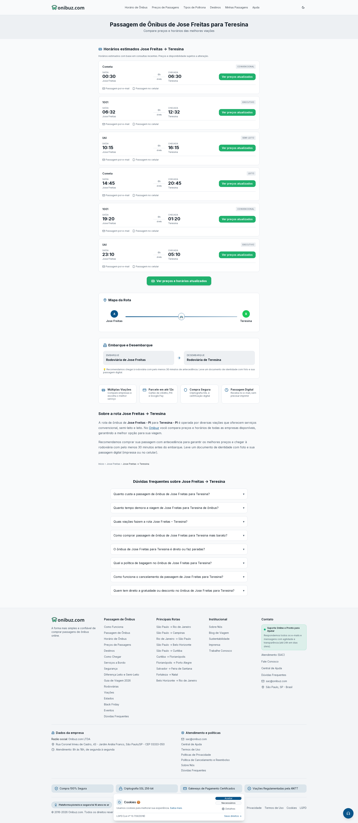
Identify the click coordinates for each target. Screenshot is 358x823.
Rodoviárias (111, 686)
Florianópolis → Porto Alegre (174, 662)
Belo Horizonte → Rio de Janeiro (176, 680)
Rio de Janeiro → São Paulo (173, 638)
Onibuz (154, 428)
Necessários (228, 803)
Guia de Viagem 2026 (117, 680)
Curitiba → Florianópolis (170, 656)
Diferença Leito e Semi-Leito (121, 674)
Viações (109, 692)
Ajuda (255, 7)
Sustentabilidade (219, 638)
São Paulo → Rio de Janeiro (173, 626)
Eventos (109, 710)
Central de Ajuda (271, 668)
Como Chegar (112, 656)
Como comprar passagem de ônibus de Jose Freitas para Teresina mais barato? (179, 535)
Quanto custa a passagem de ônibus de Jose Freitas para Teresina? (179, 494)
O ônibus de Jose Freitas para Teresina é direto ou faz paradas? (179, 549)
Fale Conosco (270, 661)
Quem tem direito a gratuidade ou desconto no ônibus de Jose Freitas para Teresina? (179, 590)
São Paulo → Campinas (170, 632)
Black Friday (111, 704)
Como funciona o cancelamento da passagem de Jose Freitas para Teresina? (179, 577)
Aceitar (228, 798)
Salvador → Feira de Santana (174, 668)
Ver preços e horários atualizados (181, 281)
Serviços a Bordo (114, 662)
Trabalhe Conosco (220, 650)
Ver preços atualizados (237, 76)
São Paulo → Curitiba (169, 650)
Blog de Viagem (219, 632)
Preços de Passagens (165, 7)
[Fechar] (240, 797)
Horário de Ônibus (136, 7)
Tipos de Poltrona (194, 7)
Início (101, 463)
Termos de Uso (190, 749)
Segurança (110, 668)
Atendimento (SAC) (273, 654)
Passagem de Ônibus (117, 632)
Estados (109, 698)
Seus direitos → (232, 816)
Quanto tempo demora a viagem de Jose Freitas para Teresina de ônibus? (179, 508)
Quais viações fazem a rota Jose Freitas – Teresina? (179, 521)
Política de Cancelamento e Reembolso (205, 759)
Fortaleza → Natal (167, 674)
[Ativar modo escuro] (303, 7)
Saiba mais (176, 808)
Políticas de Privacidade (196, 754)
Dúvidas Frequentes (116, 716)
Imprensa (214, 644)
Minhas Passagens (236, 7)
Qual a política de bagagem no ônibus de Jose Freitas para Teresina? (179, 563)
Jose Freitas (113, 463)
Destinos (215, 7)
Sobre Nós (215, 626)
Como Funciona (113, 626)
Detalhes (230, 808)
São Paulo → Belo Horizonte (173, 644)
